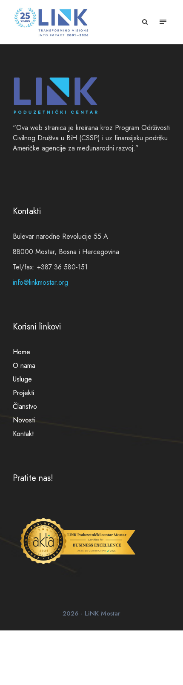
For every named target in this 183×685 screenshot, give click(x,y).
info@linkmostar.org (40, 282)
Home (21, 352)
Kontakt (23, 434)
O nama (24, 365)
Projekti (23, 393)
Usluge (22, 379)
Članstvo (25, 406)
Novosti (24, 420)
